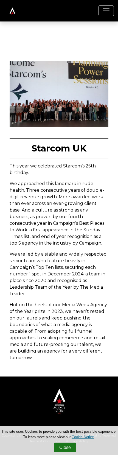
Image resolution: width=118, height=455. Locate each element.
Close (65, 447)
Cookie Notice (83, 437)
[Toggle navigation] (106, 10)
